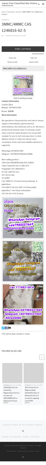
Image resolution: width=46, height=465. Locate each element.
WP (15, 451)
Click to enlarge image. (23, 98)
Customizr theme (34, 451)
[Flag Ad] (9, 328)
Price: (5, 111)
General (18, 12)
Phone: (5, 108)
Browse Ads (12, 62)
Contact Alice (7, 104)
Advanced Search (38, 53)
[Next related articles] (41, 357)
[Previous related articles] (36, 357)
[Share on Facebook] (6, 328)
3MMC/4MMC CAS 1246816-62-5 (14, 68)
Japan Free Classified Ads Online (21, 446)
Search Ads (33, 62)
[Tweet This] (3, 328)
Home (4, 12)
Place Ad (12, 58)
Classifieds (10, 12)
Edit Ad (33, 58)
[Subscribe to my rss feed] (23, 457)
